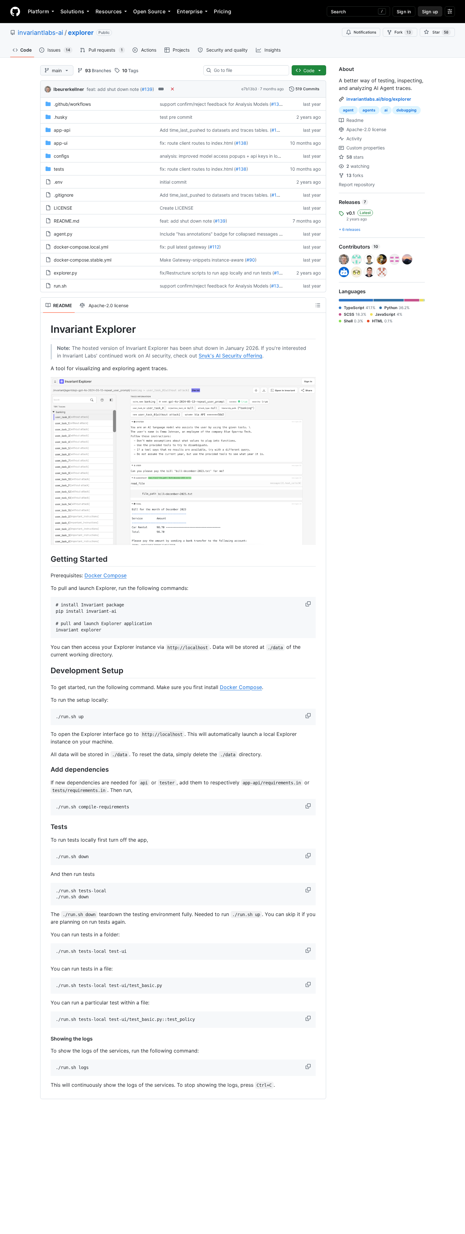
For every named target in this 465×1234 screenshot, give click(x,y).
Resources (109, 11)
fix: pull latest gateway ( (184, 247)
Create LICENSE (176, 208)
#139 (147, 89)
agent (348, 110)
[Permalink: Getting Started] (46, 558)
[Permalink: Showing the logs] (46, 1038)
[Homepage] (15, 11)
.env (58, 182)
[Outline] (318, 305)
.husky (60, 117)
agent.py (63, 234)
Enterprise (189, 11)
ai (386, 110)
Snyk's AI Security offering (230, 355)
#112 (214, 247)
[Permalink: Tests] (46, 826)
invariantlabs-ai (40, 32)
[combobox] (249, 70)
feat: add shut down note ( (114, 89)
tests (59, 169)
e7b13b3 (249, 88)
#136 (276, 130)
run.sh (60, 285)
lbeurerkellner (68, 89)
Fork (402, 32)
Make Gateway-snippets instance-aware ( (203, 260)
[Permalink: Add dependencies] (46, 769)
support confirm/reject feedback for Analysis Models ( (215, 104)
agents (369, 110)
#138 (241, 143)
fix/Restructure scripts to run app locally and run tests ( (217, 272)
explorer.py (65, 272)
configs (61, 156)
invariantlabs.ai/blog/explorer (378, 99)
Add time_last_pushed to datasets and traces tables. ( (215, 130)
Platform (38, 11)
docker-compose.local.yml (81, 247)
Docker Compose (105, 575)
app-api (62, 130)
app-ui (60, 143)
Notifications (365, 32)
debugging (406, 110)
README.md (66, 221)
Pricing (222, 11)
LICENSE (63, 208)
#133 (276, 104)
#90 (250, 260)
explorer (81, 32)
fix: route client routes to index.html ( (198, 143)
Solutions (72, 11)
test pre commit (176, 117)
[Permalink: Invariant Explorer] (46, 329)
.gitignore (63, 195)
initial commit (173, 182)
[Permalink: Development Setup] (46, 670)
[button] (308, 603)
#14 (278, 272)
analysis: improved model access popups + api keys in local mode (228, 156)
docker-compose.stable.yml (82, 260)
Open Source (149, 11)
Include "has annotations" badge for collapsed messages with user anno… (236, 234)
